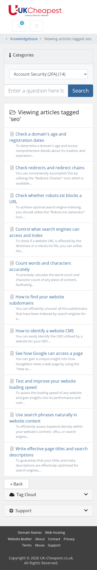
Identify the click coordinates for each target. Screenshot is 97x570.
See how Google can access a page (48, 360)
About (40, 539)
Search (80, 90)
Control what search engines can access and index (45, 239)
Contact (54, 539)
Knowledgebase (24, 38)
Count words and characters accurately (44, 273)
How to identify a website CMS (48, 335)
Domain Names (30, 532)
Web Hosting (55, 532)
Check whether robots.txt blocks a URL (47, 206)
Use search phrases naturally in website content (46, 425)
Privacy (69, 539)
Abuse (39, 545)
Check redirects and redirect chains (49, 175)
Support (54, 545)
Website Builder (20, 539)
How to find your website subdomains (48, 307)
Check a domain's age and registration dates (47, 144)
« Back (16, 484)
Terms (27, 545)
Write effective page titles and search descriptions (48, 459)
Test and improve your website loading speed (45, 391)
